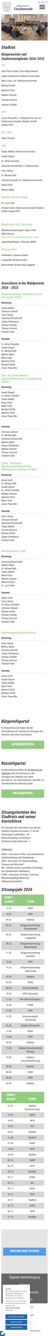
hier (29, 841)
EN (43, 2)
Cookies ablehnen (16, 1327)
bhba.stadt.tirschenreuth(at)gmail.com (19, 237)
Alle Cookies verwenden (16, 1317)
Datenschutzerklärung (12, 1308)
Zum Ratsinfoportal (23, 793)
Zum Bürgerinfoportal (22, 744)
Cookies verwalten (16, 1322)
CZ (46, 2)
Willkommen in (23, 6)
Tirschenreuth (23, 9)
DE (39, 2)
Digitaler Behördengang (24, 1277)
